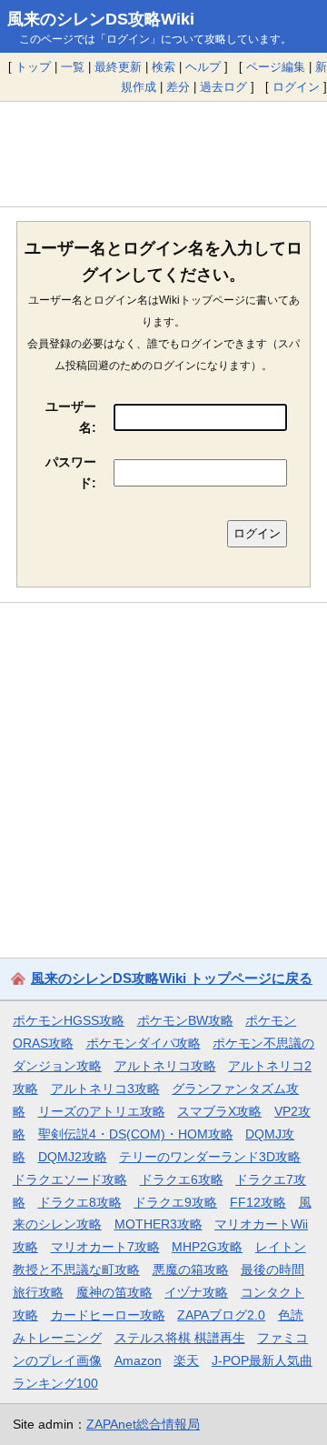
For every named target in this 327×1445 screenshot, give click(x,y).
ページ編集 (275, 67)
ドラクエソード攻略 (70, 1179)
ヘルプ (203, 67)
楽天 (186, 1360)
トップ (33, 67)
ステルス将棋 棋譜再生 (179, 1337)
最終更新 (118, 67)
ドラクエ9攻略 (175, 1202)
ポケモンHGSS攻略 (68, 1020)
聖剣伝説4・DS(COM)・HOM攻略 (135, 1134)
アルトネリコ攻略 (165, 1066)
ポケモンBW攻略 (185, 1020)
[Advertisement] (163, 153)
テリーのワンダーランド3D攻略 (210, 1156)
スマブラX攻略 (219, 1111)
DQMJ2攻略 (72, 1156)
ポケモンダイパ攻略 (143, 1043)
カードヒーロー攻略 (108, 1315)
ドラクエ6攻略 (181, 1179)
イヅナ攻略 (196, 1292)
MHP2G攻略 (207, 1246)
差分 (178, 87)
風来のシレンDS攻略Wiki (100, 19)
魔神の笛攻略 (114, 1292)
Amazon (138, 1360)
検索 (163, 67)
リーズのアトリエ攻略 (101, 1111)
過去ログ (223, 87)
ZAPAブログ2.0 (221, 1315)
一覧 (72, 67)
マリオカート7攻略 (105, 1246)
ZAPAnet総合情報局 (143, 1424)
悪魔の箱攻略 (191, 1269)
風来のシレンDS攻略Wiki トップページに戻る (171, 978)
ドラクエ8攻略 (80, 1202)
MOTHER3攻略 (158, 1224)
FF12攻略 (258, 1202)
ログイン (296, 87)
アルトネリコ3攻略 (105, 1088)
